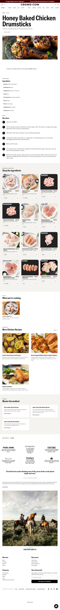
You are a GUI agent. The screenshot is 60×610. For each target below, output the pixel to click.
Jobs (3, 578)
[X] (54, 589)
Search (57, 7)
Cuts (18, 7)
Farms (3, 565)
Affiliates (4, 574)
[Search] (4, 4)
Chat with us (30, 602)
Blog (3, 560)
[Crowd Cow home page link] (30, 4)
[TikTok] (48, 589)
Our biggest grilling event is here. (12, 1)
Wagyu (29, 7)
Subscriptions (34, 562)
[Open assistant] (56, 606)
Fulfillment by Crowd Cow (8, 580)
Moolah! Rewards (35, 563)
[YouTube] (57, 589)
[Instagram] (51, 589)
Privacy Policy (21, 588)
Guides (14, 7)
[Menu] (2, 4)
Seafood (34, 7)
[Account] (55, 4)
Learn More (5, 487)
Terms (16, 588)
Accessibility (34, 565)
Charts (22, 7)
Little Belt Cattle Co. (30, 549)
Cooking (3, 7)
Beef (43, 7)
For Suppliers (5, 573)
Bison (52, 7)
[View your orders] (58, 4)
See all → (56, 330)
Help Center (34, 560)
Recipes (9, 7)
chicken (7, 12)
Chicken (39, 7)
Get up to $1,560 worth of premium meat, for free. (42, 1)
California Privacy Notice (31, 588)
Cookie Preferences (41, 588)
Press (3, 576)
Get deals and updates (44, 581)
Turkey (47, 7)
